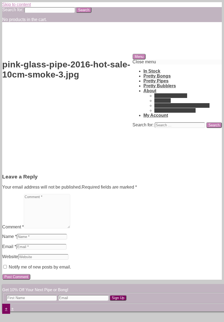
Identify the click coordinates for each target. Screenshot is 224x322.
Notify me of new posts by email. (40, 267)
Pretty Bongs (157, 76)
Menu (139, 57)
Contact (162, 100)
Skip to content (16, 4)
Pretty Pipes (156, 81)
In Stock (151, 71)
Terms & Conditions (175, 110)
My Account (155, 115)
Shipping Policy (170, 95)
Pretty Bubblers (159, 86)
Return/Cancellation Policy (182, 105)
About (149, 90)
